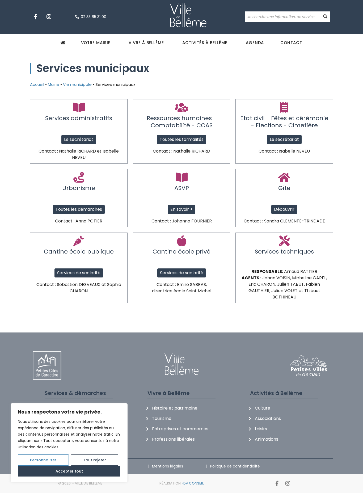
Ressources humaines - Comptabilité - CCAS (182, 121)
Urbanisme (78, 188)
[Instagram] (49, 16)
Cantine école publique (79, 251)
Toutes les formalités (182, 139)
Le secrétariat (78, 139)
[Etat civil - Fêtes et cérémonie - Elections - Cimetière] (284, 107)
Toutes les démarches (79, 209)
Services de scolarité (78, 273)
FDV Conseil (193, 483)
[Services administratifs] (78, 107)
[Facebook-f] (35, 16)
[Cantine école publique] (78, 240)
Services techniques (284, 251)
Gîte (284, 188)
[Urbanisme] (78, 177)
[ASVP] (181, 177)
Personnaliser (43, 460)
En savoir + (181, 209)
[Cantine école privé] (181, 240)
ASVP (181, 188)
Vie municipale (77, 84)
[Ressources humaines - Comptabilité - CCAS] (181, 107)
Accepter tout (69, 471)
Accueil (37, 84)
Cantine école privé (181, 251)
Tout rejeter (94, 460)
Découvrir (284, 209)
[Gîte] (284, 177)
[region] (69, 442)
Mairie (53, 84)
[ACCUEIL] (64, 42)
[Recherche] (325, 16)
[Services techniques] (284, 240)
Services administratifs (78, 118)
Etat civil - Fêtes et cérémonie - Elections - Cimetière (284, 121)
